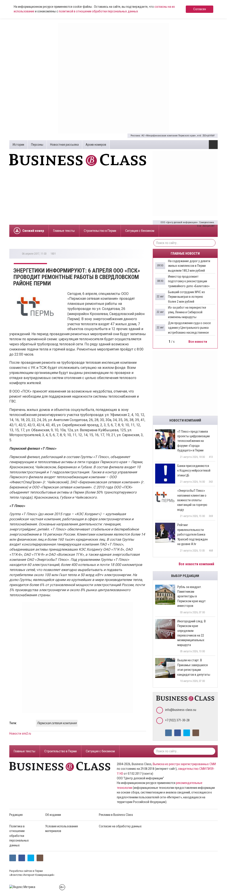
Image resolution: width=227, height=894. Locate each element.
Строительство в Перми (100, 231)
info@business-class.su (180, 710)
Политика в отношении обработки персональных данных (19, 835)
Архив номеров (96, 145)
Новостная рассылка (64, 145)
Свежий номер (33, 231)
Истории (18, 145)
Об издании (53, 815)
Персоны (37, 145)
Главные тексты (64, 231)
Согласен (199, 9)
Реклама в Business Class (116, 815)
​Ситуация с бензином (139, 231)
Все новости (198, 342)
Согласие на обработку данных (120, 826)
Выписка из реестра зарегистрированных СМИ (184, 764)
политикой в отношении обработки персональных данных (98, 11)
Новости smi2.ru (20, 733)
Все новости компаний (197, 564)
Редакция (16, 815)
